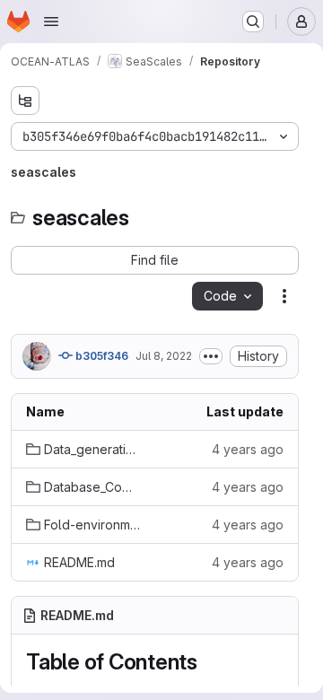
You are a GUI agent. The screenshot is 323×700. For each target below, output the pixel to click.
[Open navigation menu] (51, 21)
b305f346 (100, 356)
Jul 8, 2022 (163, 356)
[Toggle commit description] (211, 356)
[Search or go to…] (253, 21)
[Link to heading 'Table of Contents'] (209, 662)
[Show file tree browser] (25, 100)
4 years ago (248, 449)
